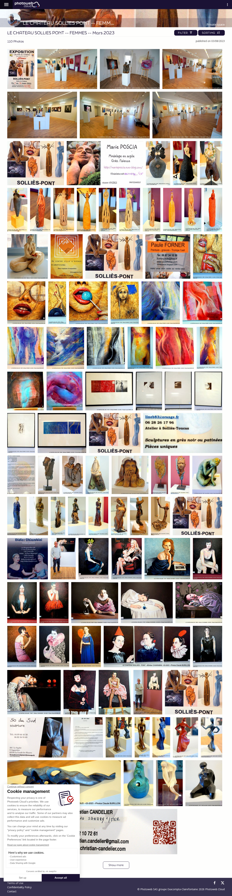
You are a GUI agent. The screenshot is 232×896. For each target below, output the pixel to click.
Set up (22, 877)
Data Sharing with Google (23, 863)
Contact (11, 891)
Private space (216, 25)
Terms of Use (15, 883)
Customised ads (18, 856)
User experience (18, 860)
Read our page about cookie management (28, 845)
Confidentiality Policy (19, 887)
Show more (116, 865)
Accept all (61, 877)
